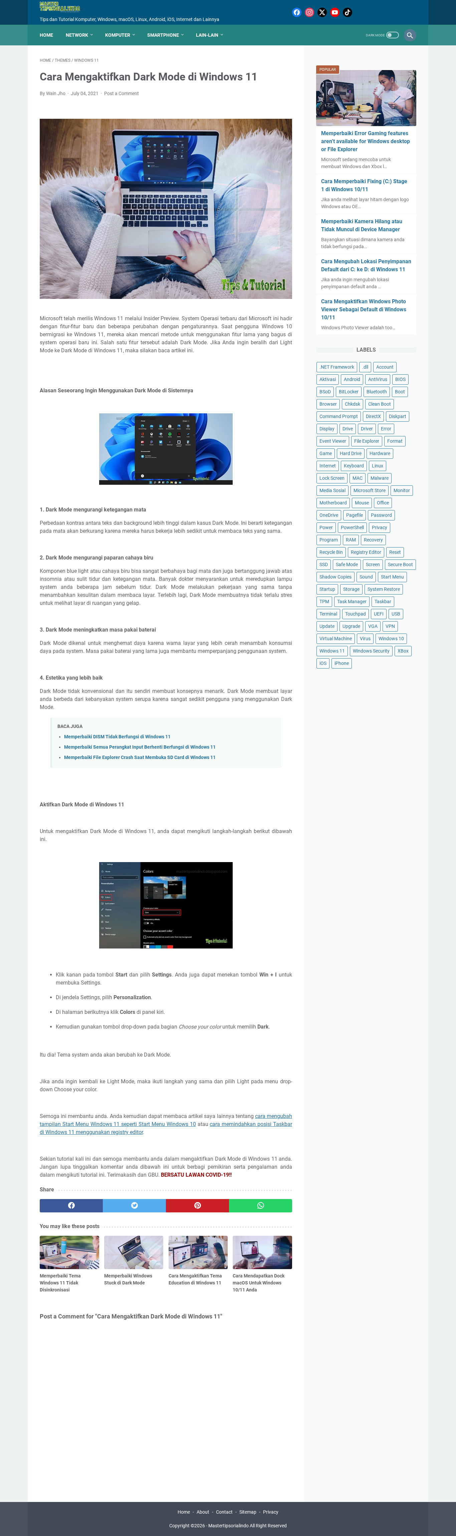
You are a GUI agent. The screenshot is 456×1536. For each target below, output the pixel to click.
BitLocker (349, 391)
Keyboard (354, 465)
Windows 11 (332, 651)
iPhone (341, 663)
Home (46, 35)
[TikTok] (347, 12)
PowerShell (352, 527)
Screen (373, 564)
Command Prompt (338, 416)
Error (386, 428)
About (203, 1512)
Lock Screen (332, 478)
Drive (348, 428)
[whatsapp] (260, 1205)
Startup (327, 589)
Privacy (379, 527)
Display (326, 428)
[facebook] (71, 1205)
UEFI (379, 614)
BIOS (400, 379)
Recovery (373, 539)
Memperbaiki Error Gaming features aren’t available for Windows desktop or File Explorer (365, 141)
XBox (403, 651)
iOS (322, 663)
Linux (377, 465)
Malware (380, 478)
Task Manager (352, 601)
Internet (327, 465)
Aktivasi (327, 379)
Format (395, 441)
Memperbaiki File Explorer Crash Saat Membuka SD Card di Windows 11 (140, 757)
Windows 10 (391, 638)
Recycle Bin (331, 552)
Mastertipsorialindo (228, 1525)
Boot (400, 391)
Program (328, 539)
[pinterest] (197, 1205)
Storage (351, 589)
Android (352, 379)
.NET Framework (336, 367)
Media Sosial (332, 490)
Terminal (328, 614)
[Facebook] (296, 12)
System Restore (384, 589)
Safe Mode (347, 564)
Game (325, 453)
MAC (358, 478)
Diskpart (397, 416)
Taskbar (383, 601)
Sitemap (247, 1512)
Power (326, 527)
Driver (367, 428)
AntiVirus (377, 379)
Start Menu (392, 577)
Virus (365, 638)
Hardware (380, 453)
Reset (395, 552)
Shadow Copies (335, 577)
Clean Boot (379, 404)
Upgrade (351, 626)
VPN (390, 626)
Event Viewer (332, 441)
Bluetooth (377, 391)
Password (381, 515)
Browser (328, 404)
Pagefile (354, 515)
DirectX (373, 416)
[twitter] (134, 1205)
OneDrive (328, 515)
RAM (351, 539)
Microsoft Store (370, 490)
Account (385, 367)
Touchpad (355, 614)
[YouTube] (334, 12)
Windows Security (371, 651)
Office (383, 502)
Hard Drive (351, 453)
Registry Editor (366, 552)
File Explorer (366, 441)
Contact (224, 1512)
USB (396, 614)
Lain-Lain (207, 35)
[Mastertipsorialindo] (65, 7)
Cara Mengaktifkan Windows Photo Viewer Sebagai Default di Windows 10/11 (363, 309)
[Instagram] (309, 12)
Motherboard (333, 502)
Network (77, 35)
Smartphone (163, 35)
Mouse (362, 502)
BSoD (325, 391)
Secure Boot (400, 564)
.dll (365, 367)
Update (326, 626)
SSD (323, 564)
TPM (324, 601)
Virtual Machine (335, 638)
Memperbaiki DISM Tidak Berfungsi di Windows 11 (117, 737)
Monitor (402, 490)
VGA (373, 626)
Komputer (117, 35)
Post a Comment (121, 93)
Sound (366, 577)
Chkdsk (352, 404)
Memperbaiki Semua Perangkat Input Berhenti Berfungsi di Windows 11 (140, 747)
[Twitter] (322, 12)
